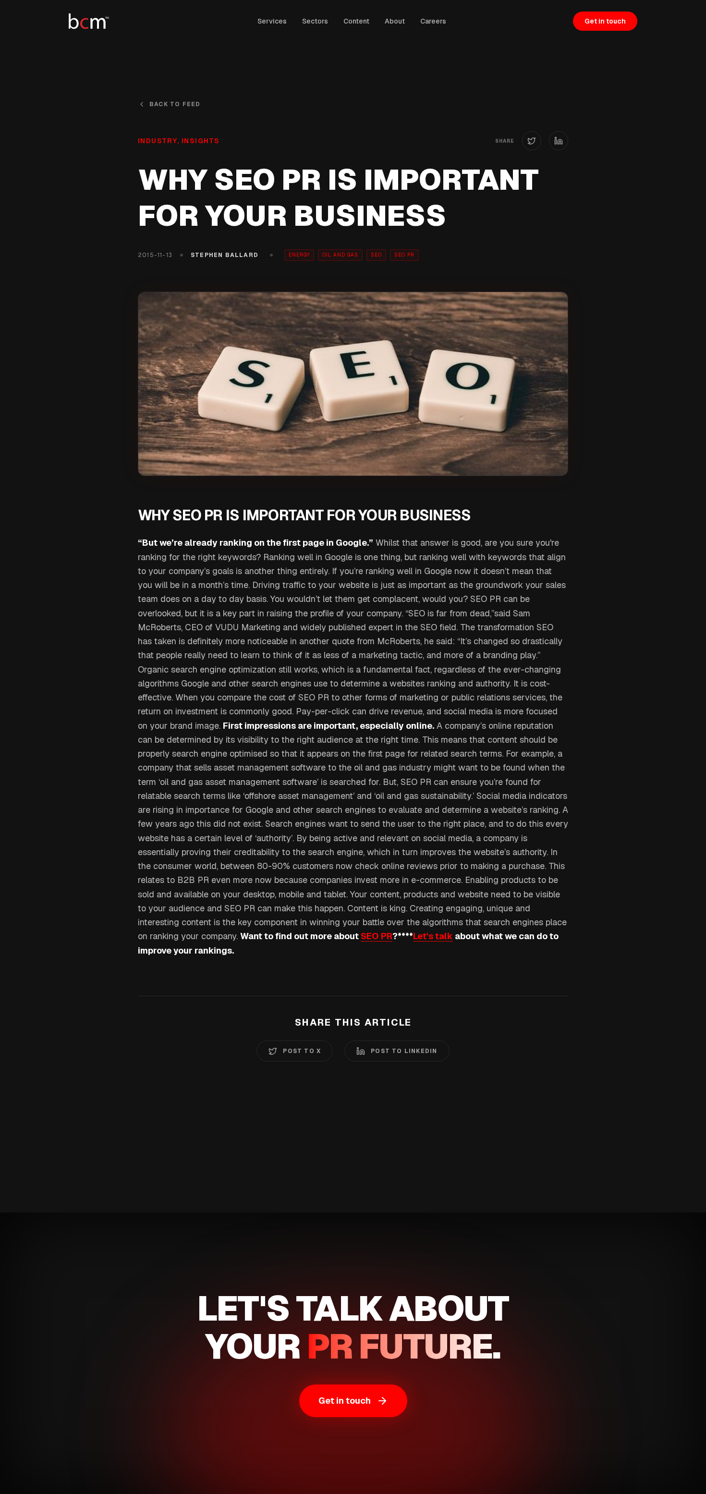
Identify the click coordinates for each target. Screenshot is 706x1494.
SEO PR (376, 936)
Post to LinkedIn (404, 1051)
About (395, 21)
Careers (433, 21)
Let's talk (433, 936)
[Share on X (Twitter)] (531, 140)
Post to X (302, 1051)
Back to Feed (174, 104)
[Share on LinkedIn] (558, 140)
